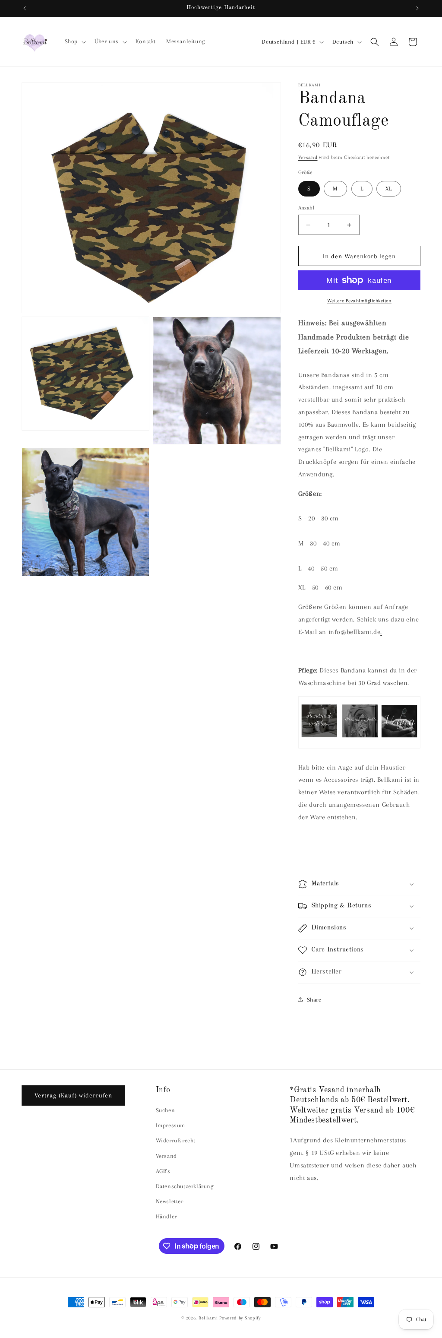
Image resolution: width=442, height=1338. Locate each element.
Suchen (165, 1110)
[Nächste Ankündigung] (417, 8)
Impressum (170, 1125)
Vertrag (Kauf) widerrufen (73, 1095)
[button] (74, 41)
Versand (308, 157)
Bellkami (208, 1318)
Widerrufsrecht (176, 1140)
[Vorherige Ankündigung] (24, 8)
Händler (166, 1216)
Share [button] (314, 999)
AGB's (163, 1171)
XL (388, 188)
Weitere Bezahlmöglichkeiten (359, 301)
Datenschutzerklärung (185, 1186)
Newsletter (169, 1201)
